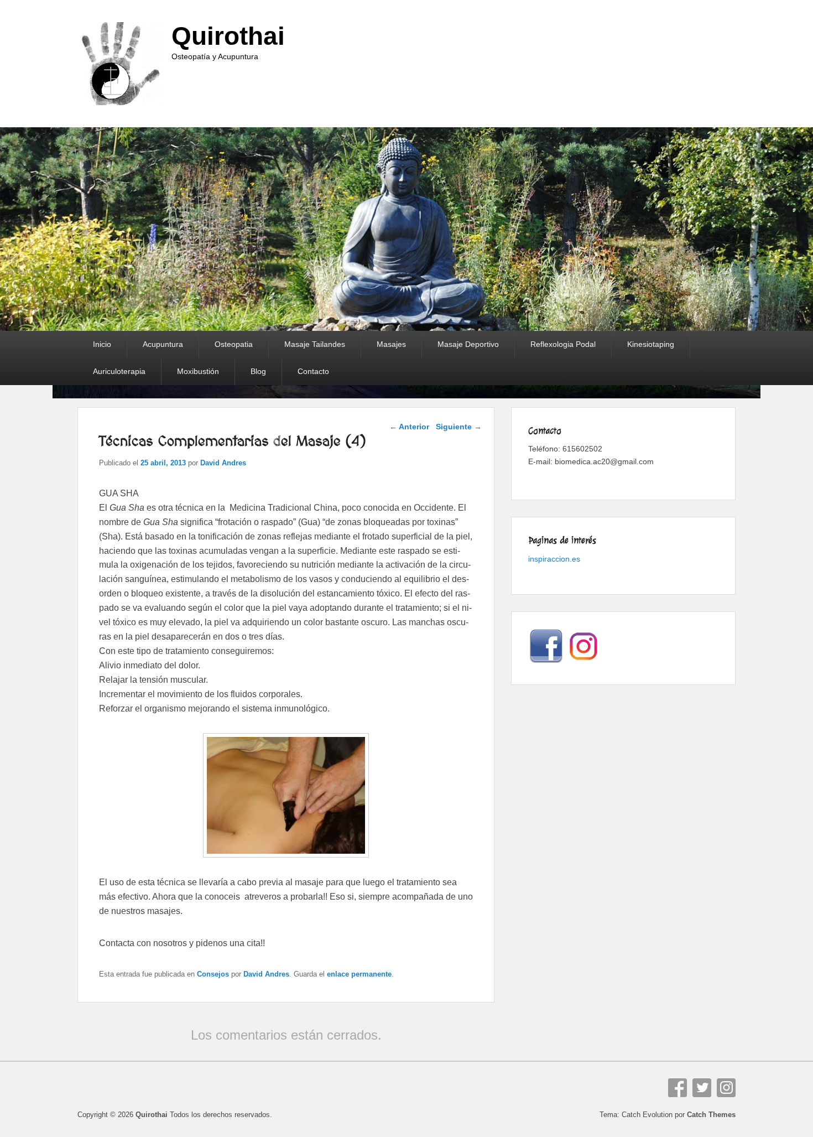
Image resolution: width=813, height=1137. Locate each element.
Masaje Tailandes (314, 344)
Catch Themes (711, 1114)
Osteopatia (234, 344)
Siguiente (459, 426)
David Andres (223, 463)
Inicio (102, 344)
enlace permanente (359, 974)
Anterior (409, 426)
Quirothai (228, 36)
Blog (258, 371)
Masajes (391, 344)
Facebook (677, 1087)
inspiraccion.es (554, 558)
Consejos (213, 974)
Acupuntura (163, 344)
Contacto (313, 371)
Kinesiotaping (650, 344)
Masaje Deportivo (468, 344)
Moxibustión (198, 371)
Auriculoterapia (119, 371)
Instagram (726, 1087)
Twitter (701, 1087)
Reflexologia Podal (563, 344)
